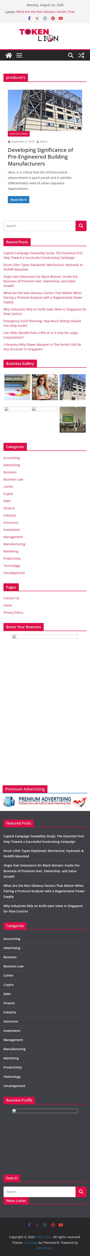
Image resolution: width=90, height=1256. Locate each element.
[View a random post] (81, 55)
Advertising (11, 465)
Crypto (8, 494)
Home (7, 605)
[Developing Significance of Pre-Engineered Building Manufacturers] (45, 110)
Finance (9, 508)
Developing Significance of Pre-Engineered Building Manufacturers (40, 156)
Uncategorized (14, 573)
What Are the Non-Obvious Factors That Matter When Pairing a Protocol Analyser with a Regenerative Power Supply (42, 297)
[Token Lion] (8, 55)
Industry (9, 515)
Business (10, 472)
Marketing (10, 551)
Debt (6, 501)
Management (13, 537)
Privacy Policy (13, 612)
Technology (11, 566)
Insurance (10, 522)
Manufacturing (19, 133)
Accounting (11, 458)
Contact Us (11, 598)
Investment (11, 530)
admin (43, 141)
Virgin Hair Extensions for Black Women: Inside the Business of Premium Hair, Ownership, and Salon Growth (40, 281)
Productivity (12, 558)
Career (8, 486)
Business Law (13, 479)
